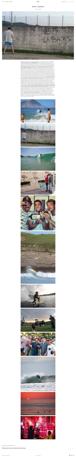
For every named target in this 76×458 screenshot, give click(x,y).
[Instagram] (71, 455)
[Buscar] (69, 2)
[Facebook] (69, 455)
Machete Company (7, 455)
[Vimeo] (73, 455)
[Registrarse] (73, 448)
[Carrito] (73, 2)
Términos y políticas (38, 455)
